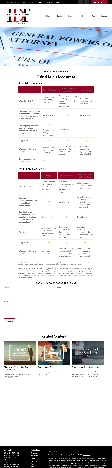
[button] (49, 16)
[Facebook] (86, 2)
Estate (33, 458)
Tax (32, 464)
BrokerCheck (86, 455)
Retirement (34, 453)
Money (33, 466)
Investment (34, 456)
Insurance (34, 461)
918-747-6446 (54, 2)
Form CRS (54, 451)
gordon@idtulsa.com (11, 467)
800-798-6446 (16, 455)
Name (6, 287)
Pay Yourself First (46, 367)
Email (59, 287)
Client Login (101, 2)
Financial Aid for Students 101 (86, 367)
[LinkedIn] (80, 2)
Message (7, 301)
